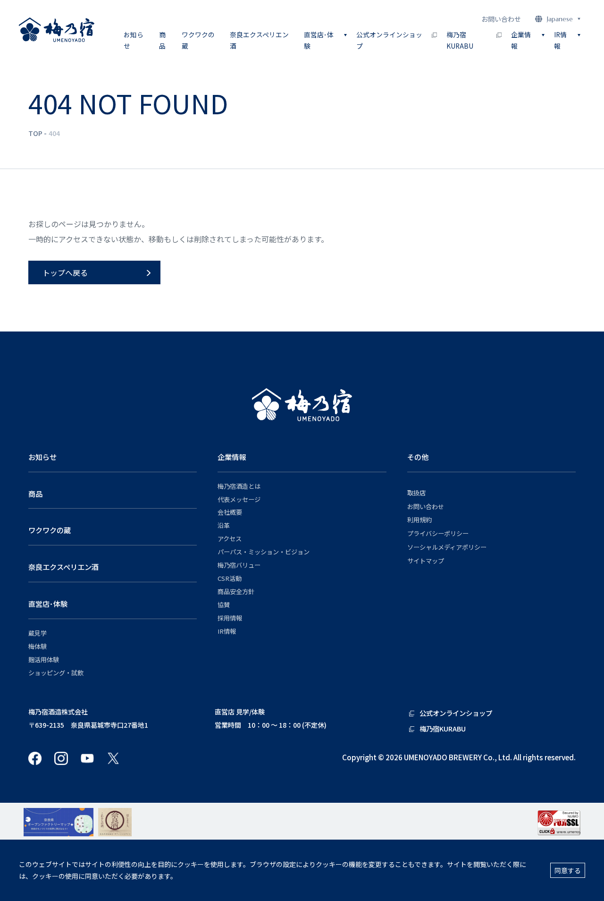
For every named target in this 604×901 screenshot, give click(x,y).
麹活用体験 (43, 659)
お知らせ (133, 40)
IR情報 (227, 631)
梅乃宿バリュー (239, 565)
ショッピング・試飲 (56, 673)
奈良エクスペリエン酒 (259, 40)
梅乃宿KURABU (459, 40)
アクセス (230, 539)
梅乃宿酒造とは (239, 486)
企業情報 (232, 456)
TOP (35, 133)
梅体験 (37, 646)
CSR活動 (230, 578)
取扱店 (416, 493)
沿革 (224, 525)
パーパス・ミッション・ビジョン (264, 552)
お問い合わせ (501, 19)
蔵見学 (37, 633)
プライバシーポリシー (438, 533)
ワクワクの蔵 (198, 40)
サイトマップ (425, 561)
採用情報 (230, 618)
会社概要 (230, 512)
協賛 (224, 605)
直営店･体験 (47, 603)
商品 (162, 40)
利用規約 (419, 520)
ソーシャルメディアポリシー (447, 547)
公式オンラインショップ (389, 40)
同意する (567, 870)
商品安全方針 (236, 591)
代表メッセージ (239, 499)
